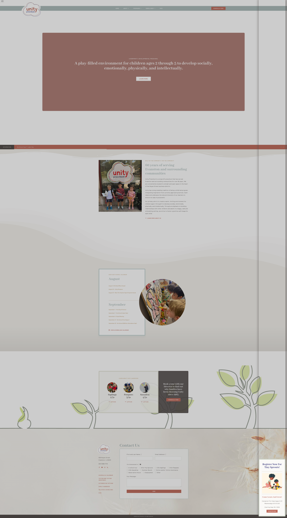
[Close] (283, 1)
